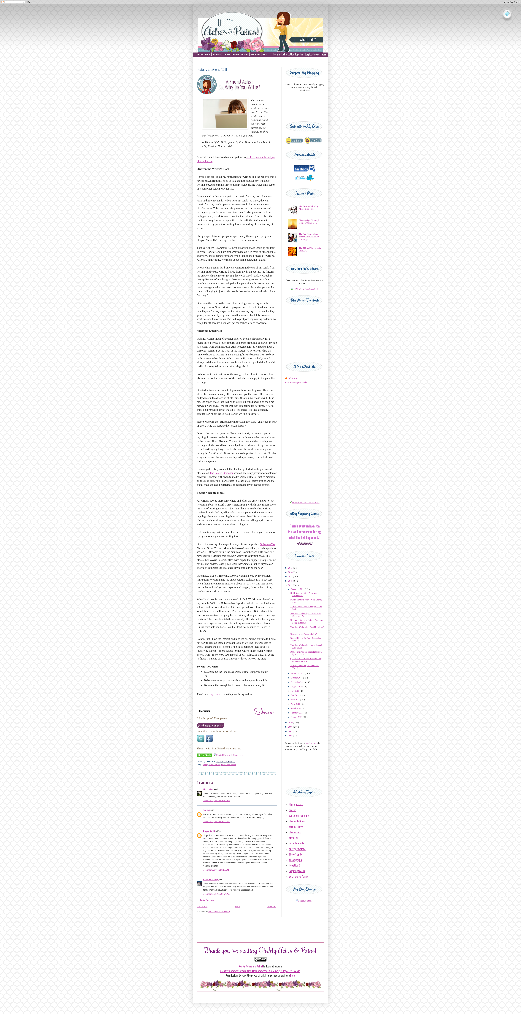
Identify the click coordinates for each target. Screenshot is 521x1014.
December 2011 (298, 589)
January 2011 (297, 717)
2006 (290, 735)
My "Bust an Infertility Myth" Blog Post (308, 207)
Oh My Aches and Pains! (251, 966)
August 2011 (296, 686)
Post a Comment (207, 900)
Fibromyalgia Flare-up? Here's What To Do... (309, 221)
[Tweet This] (201, 742)
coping (205, 764)
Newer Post (202, 906)
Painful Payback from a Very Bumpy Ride (306, 601)
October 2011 (297, 677)
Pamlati (206, 810)
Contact (226, 54)
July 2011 (295, 690)
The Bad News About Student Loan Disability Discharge (309, 237)
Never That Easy (211, 879)
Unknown (292, 378)
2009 (290, 726)
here (292, 975)
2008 (290, 731)
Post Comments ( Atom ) (219, 911)
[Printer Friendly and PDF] (204, 755)
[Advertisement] (260, 61)
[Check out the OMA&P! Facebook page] (304, 170)
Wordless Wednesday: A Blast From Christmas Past (305, 614)
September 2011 (298, 682)
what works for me (228, 764)
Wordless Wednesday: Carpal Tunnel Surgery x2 (306, 646)
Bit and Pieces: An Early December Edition (305, 639)
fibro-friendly (295, 854)
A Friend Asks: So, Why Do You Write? (304, 666)
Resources (255, 54)
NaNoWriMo (267, 544)
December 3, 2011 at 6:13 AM (216, 869)
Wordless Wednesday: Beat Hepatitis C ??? (307, 628)
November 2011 (298, 673)
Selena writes (214, 764)
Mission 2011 (296, 804)
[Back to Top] (507, 14)
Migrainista (208, 789)
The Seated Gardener (221, 473)
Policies (244, 54)
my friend (215, 694)
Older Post (271, 906)
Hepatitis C (294, 865)
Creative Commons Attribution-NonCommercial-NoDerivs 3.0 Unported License (260, 971)
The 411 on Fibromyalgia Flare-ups (310, 249)
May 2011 (295, 699)
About (207, 54)
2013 (290, 576)
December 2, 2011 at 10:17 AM (216, 800)
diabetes (293, 838)
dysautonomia (296, 843)
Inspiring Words (297, 871)
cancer (292, 810)
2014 (290, 572)
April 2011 (296, 703)
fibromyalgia (295, 860)
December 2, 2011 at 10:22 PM (216, 821)
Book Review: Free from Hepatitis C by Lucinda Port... (306, 653)
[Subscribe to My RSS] (313, 143)
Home (200, 54)
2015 (290, 567)
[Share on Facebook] (209, 742)
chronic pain (295, 832)
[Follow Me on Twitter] (304, 182)
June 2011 (295, 695)
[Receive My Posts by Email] (294, 143)
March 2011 (296, 708)
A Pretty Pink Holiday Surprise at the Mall (306, 608)
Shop (264, 54)
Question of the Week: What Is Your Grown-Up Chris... (305, 659)
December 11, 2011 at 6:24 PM (216, 893)
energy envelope (297, 849)
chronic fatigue (297, 821)
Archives (216, 54)
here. (308, 283)
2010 (290, 722)
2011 (290, 585)
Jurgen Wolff (209, 831)
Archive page (312, 743)
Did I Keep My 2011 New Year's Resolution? (304, 594)
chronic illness (296, 827)
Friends (235, 54)
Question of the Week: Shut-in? (303, 633)
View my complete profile (296, 382)
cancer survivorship (299, 815)
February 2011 (297, 712)
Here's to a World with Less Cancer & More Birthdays (306, 621)
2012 (290, 580)
